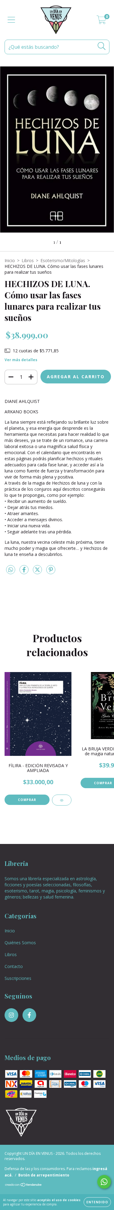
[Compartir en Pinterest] (50, 572)
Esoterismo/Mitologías (62, 260)
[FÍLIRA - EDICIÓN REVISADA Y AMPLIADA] (61, 800)
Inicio (10, 260)
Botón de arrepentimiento (43, 1175)
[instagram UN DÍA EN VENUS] (11, 1015)
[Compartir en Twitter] (38, 572)
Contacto (14, 966)
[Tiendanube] (24, 1185)
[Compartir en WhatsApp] (10, 570)
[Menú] (11, 20)
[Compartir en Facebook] (24, 572)
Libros (28, 260)
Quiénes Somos (20, 942)
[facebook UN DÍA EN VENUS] (29, 1015)
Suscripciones (18, 978)
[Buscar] (102, 46)
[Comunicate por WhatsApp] (104, 1182)
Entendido (97, 1202)
